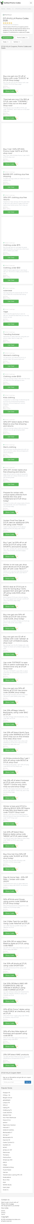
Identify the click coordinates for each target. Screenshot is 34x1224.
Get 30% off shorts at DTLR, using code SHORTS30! (15, 964)
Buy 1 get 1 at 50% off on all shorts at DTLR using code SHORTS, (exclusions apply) (15, 544)
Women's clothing (11, 355)
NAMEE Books (7, 1185)
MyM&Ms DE (7, 1145)
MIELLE (5, 1105)
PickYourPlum (7, 1157)
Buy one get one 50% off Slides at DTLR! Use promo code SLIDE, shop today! (14, 617)
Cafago (5, 1165)
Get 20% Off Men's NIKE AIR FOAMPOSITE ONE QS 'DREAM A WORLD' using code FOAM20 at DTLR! (15, 986)
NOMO (5, 1147)
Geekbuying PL (7, 1110)
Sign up (28, 1082)
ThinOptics (6, 1155)
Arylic (4, 1182)
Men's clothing (9, 447)
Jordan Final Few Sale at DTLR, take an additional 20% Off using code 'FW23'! (16, 522)
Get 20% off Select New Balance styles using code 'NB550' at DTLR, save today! (15, 834)
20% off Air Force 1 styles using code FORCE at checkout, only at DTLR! (16, 1011)
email (12, 1204)
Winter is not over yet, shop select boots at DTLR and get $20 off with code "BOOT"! (15, 567)
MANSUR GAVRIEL (8, 1130)
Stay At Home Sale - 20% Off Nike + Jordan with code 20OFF (15, 879)
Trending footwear (11, 334)
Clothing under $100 (12, 376)
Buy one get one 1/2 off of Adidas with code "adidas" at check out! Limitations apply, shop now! (15, 640)
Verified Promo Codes (12, 3)
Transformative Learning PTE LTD (12, 1175)
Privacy (3, 1212)
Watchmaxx (6, 1152)
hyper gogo (6, 1187)
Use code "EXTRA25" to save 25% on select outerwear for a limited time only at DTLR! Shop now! (16, 665)
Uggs (5, 312)
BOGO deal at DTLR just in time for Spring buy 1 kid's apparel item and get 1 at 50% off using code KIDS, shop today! (16, 591)
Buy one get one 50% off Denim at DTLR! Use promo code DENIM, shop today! (15, 690)
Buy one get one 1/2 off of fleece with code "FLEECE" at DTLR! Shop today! (15, 78)
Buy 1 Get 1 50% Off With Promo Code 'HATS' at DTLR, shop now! (15, 151)
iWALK (5, 1162)
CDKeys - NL (6, 1095)
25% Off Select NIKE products (16, 1054)
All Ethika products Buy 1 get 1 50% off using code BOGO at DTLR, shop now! (16, 760)
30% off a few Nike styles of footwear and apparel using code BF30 (15, 1033)
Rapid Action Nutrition (9, 1125)
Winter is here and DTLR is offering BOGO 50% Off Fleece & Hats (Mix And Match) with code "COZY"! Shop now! (16, 809)
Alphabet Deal (7, 1115)
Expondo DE (6, 1140)
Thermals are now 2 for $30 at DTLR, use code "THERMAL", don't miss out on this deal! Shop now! (16, 102)
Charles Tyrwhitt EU (8, 1142)
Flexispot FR (6, 1092)
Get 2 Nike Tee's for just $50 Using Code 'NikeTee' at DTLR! (16, 922)
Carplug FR (6, 1107)
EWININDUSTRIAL (8, 1167)
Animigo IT (6, 1135)
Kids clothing (9, 397)
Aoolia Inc (5, 1190)
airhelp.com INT (7, 1150)
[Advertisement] (17, 62)
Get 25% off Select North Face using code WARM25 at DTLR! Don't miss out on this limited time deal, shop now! (16, 735)
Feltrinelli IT (6, 1127)
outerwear (7, 290)
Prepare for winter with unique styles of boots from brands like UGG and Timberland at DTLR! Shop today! (15, 497)
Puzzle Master (7, 1170)
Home (3, 9)
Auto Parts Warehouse (9, 1117)
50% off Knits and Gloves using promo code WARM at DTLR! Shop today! (15, 901)
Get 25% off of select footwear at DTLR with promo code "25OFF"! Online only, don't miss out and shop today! (16, 783)
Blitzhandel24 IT (7, 1132)
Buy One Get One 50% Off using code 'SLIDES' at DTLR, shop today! (15, 856)
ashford (5, 1122)
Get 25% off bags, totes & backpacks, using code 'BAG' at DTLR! (15, 712)
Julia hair (5, 1172)
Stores (9, 9)
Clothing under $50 (11, 268)
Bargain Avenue (7, 1097)
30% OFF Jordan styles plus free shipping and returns (15, 471)
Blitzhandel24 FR (8, 1137)
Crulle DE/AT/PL (7, 1112)
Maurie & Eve (7, 1120)
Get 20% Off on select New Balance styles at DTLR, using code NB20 (16, 943)
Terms (3, 1214)
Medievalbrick (7, 1177)
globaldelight (6, 1100)
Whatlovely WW (7, 1160)
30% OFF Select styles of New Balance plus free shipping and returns (16, 424)
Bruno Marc (6, 1180)
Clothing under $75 (11, 245)
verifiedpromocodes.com (13, 1219)
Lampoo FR (6, 1102)
